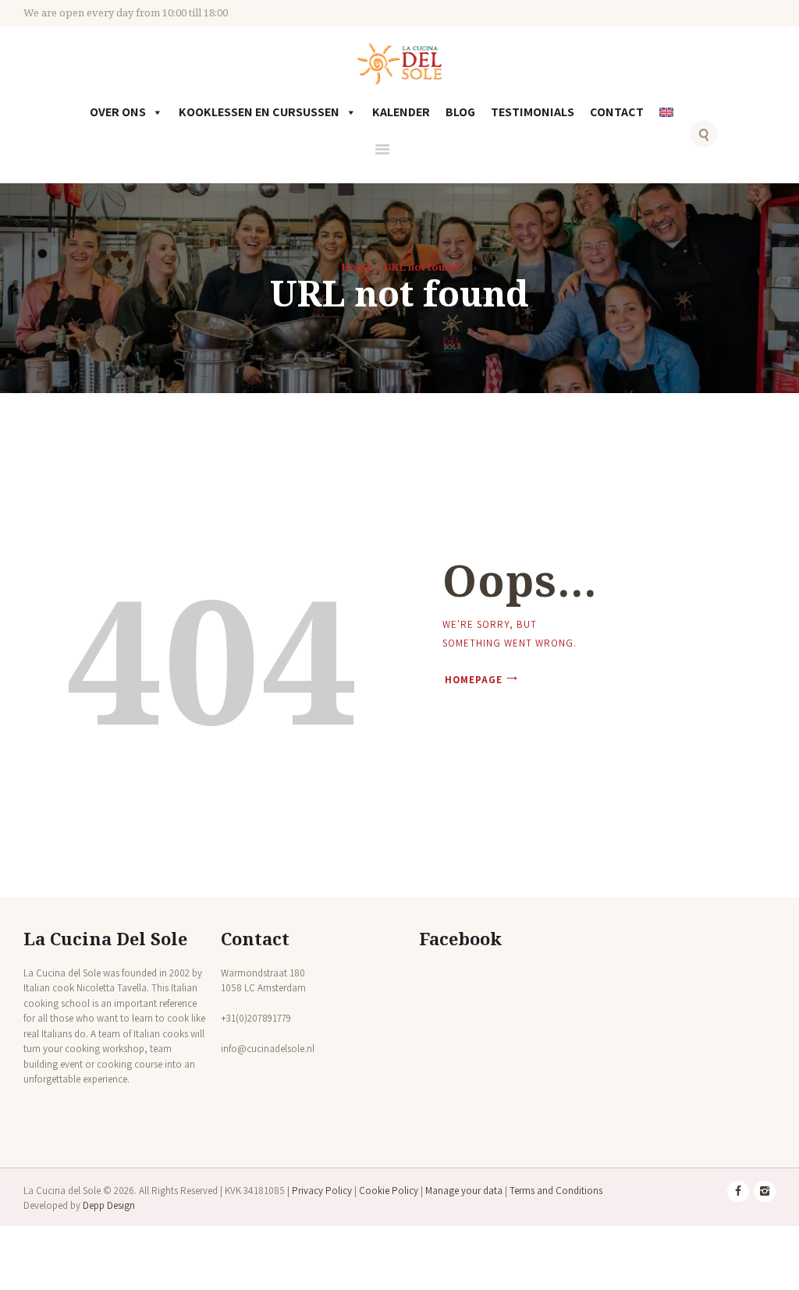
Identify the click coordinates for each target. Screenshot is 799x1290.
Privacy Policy (322, 1190)
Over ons (118, 112)
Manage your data (463, 1190)
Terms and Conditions (556, 1190)
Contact (617, 112)
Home (356, 267)
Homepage (473, 679)
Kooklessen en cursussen (259, 112)
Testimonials (532, 112)
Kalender (401, 112)
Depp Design (109, 1205)
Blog (460, 112)
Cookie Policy (388, 1190)
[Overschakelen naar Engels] (669, 123)
